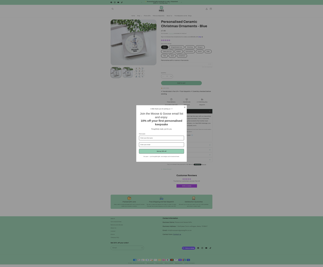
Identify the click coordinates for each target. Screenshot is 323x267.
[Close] (185, 107)
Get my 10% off (161, 151)
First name (142, 134)
